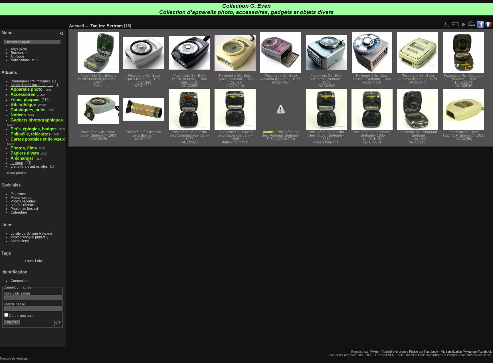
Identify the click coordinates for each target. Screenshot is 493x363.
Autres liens (20, 241)
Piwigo (374, 351)
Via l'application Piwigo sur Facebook (466, 351)
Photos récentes (23, 201)
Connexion (19, 281)
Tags (14, 49)
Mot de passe (14, 304)
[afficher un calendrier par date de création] (472, 24)
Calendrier (19, 212)
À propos (18, 56)
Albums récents (23, 205)
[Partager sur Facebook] (480, 25)
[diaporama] (463, 24)
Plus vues (18, 194)
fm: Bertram (111, 25)
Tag (94, 25)
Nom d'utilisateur (17, 293)
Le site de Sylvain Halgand (31, 233)
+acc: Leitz (34, 261)
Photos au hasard (24, 208)
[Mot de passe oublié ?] (56, 323)
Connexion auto (21, 315)
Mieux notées (21, 197)
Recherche (19, 52)
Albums (9, 72)
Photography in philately (29, 237)
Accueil (76, 25)
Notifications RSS (24, 60)
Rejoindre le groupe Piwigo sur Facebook (409, 351)
